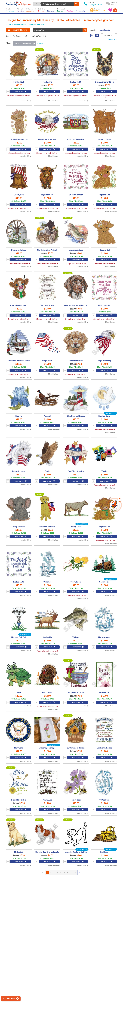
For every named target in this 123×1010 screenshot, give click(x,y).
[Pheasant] (47, 398)
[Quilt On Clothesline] (76, 121)
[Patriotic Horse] (19, 453)
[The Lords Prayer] (47, 287)
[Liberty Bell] (19, 177)
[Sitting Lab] (19, 834)
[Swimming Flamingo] (47, 730)
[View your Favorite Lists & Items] (110, 10)
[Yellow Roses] (76, 564)
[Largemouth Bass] (76, 232)
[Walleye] (76, 619)
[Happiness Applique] (76, 675)
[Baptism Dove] (104, 398)
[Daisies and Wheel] (19, 232)
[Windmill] (47, 564)
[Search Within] (85, 30)
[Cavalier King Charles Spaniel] (47, 834)
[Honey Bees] (76, 782)
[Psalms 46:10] (76, 64)
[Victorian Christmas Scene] (19, 343)
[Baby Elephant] (19, 509)
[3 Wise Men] (104, 782)
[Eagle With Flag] (104, 343)
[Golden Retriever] (76, 343)
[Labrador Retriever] (47, 509)
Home (8, 24)
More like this (25, 101)
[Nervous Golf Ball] (19, 619)
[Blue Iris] (19, 398)
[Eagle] (47, 453)
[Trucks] (104, 453)
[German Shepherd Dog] (104, 64)
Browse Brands (19, 24)
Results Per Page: (13, 36)
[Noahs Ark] (47, 64)
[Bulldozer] (104, 834)
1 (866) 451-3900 (95, 5)
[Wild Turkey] (47, 675)
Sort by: (93, 30)
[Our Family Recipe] (104, 730)
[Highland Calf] (19, 64)
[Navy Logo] (19, 730)
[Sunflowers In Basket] (76, 730)
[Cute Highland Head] (19, 287)
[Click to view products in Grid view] (97, 35)
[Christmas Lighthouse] (76, 398)
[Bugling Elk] (47, 619)
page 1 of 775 (109, 35)
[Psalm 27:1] (47, 782)
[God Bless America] (76, 453)
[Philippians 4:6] (104, 287)
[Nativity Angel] (104, 619)
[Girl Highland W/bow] (19, 121)
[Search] (76, 4)
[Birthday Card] (104, 675)
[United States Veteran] (47, 121)
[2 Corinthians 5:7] (76, 177)
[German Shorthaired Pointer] (76, 287)
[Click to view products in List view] (92, 35)
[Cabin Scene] (104, 564)
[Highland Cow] (47, 177)
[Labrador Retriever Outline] (76, 834)
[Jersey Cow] (76, 509)
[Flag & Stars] (47, 343)
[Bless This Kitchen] (19, 782)
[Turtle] (19, 675)
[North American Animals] (47, 232)
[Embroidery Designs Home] (18, 3)
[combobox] (57, 4)
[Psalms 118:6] (19, 564)
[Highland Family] (104, 121)
